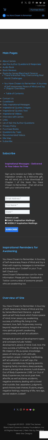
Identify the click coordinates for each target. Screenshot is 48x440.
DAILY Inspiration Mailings (21, 220)
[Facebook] (22, 3)
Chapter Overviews (15, 88)
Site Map (7, 138)
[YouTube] (37, 3)
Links (5, 120)
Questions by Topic (12, 132)
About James (9, 61)
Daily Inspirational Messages (16, 104)
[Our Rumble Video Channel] (44, 3)
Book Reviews (9, 70)
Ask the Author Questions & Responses (22, 64)
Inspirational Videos (12, 114)
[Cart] (5, 9)
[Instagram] (29, 3)
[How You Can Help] (40, 3)
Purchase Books (11, 129)
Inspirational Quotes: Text (15, 111)
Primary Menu (43, 15)
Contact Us (8, 98)
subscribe (41, 5)
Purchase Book (37, 10)
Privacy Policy (9, 126)
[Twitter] (26, 3)
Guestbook (8, 101)
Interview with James (13, 117)
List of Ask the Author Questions (18, 123)
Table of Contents (15, 93)
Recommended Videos (14, 135)
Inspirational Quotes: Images (16, 108)
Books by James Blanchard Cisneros (20, 73)
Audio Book (8, 67)
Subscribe (7, 141)
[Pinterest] (33, 3)
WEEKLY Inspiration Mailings (22, 223)
